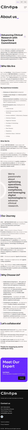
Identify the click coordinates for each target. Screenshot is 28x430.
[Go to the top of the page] (25, 426)
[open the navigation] (25, 7)
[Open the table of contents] (24, 36)
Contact (22, 378)
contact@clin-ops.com (6, 413)
